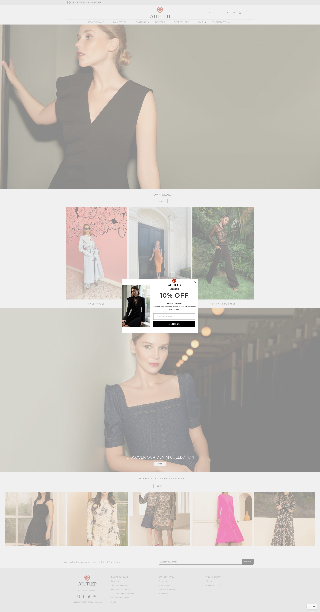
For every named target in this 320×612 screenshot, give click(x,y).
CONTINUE (174, 324)
